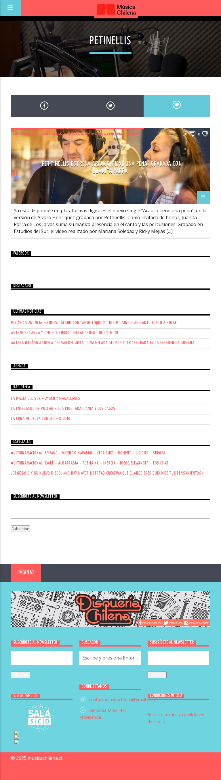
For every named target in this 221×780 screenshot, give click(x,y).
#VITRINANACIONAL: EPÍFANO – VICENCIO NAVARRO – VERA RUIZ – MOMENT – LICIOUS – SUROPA (88, 453)
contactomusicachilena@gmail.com (122, 699)
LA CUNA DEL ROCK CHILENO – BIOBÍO (40, 418)
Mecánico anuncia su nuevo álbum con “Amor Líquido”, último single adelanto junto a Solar (94, 323)
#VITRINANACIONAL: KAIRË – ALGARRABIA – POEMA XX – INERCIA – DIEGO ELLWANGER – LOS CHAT (90, 463)
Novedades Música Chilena (95, 133)
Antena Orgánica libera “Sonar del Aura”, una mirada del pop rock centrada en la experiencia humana (102, 343)
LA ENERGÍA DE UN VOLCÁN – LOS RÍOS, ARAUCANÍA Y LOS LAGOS (63, 408)
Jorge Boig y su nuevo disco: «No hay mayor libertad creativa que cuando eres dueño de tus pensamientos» (107, 473)
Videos (135, 133)
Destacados (26, 133)
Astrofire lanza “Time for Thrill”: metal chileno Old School (65, 333)
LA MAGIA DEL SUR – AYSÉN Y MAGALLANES (45, 398)
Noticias (53, 133)
